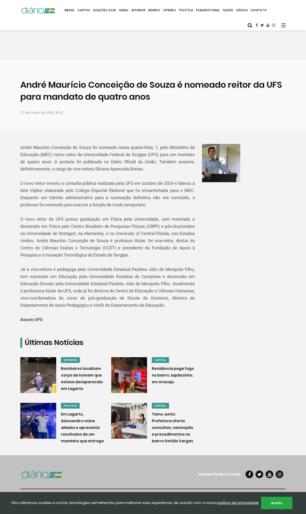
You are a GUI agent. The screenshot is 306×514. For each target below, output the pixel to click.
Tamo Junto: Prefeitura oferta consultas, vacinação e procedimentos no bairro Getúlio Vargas (172, 427)
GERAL (124, 10)
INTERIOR (138, 10)
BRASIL (70, 10)
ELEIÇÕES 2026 (104, 10)
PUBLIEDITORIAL (208, 10)
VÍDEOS (242, 10)
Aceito (276, 503)
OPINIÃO (169, 10)
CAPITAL (83, 10)
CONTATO (259, 10)
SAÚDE (228, 10)
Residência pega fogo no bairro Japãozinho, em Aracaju (173, 375)
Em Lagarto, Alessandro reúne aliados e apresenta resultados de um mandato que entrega (82, 427)
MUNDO (154, 10)
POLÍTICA (186, 10)
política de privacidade (238, 502)
